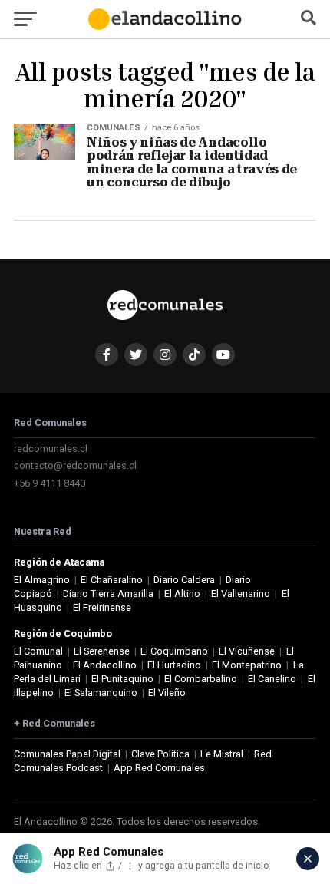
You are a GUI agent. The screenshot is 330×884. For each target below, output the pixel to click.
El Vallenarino (240, 593)
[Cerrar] (307, 858)
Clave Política (160, 754)
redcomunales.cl (50, 448)
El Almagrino (42, 579)
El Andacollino (105, 665)
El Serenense (102, 651)
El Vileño (167, 692)
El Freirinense (102, 607)
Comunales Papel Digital (67, 754)
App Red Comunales (159, 768)
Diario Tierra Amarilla (108, 593)
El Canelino (272, 678)
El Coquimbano (174, 651)
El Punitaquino (122, 678)
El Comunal (38, 651)
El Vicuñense (247, 651)
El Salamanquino (100, 692)
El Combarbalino (200, 678)
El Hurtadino (174, 665)
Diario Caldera (184, 579)
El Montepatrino (247, 665)
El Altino (182, 593)
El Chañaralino (112, 579)
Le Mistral (221, 754)
